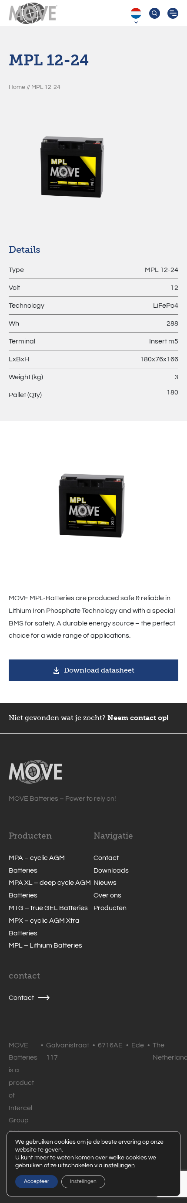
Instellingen (83, 1181)
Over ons (107, 895)
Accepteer (36, 1181)
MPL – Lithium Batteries (45, 945)
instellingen (119, 1165)
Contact (106, 857)
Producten (110, 907)
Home (17, 87)
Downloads (111, 870)
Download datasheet (99, 670)
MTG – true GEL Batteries (48, 907)
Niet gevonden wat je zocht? (57, 718)
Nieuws (105, 882)
